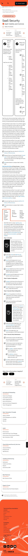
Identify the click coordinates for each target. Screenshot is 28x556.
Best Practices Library (7, 478)
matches (20, 361)
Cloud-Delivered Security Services (10, 496)
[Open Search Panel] (8, 3)
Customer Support (7, 529)
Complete (8, 274)
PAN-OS (4, 421)
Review (7, 294)
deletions (11, 354)
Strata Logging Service (7, 399)
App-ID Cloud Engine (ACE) (14, 232)
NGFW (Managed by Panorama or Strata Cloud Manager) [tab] (6, 215)
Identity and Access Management (10, 403)
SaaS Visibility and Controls (8, 12)
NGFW (20, 151)
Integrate (8, 281)
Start (7, 260)
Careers (5, 527)
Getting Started (13, 494)
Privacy (5, 538)
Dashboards (5, 462)
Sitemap (5, 519)
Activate (8, 268)
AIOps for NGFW (6, 415)
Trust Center (6, 540)
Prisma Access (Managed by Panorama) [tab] (14, 213)
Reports (4, 465)
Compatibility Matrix (8, 516)
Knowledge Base (7, 532)
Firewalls (4, 419)
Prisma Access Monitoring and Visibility (11, 435)
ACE (12, 254)
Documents (6, 543)
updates (11, 348)
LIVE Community (7, 530)
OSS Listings (6, 518)
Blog (4, 514)
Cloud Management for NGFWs (9, 417)
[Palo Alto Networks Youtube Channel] (15, 547)
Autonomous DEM (6, 467)
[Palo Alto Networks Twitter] (11, 547)
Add (5, 162)
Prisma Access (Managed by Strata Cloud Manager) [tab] (22, 214)
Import (7, 330)
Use (7, 359)
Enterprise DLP (6, 449)
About (5, 525)
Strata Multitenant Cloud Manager (10, 433)
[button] (27, 445)
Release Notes (7, 511)
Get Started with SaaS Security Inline (10, 10)
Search (5, 513)
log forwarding (16, 309)
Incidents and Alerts (7, 463)
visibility (6, 235)
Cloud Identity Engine (7, 397)
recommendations (13, 234)
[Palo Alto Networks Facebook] (5, 547)
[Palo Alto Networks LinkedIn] (8, 547)
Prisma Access (12, 153)
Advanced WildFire (7, 447)
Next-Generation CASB (8, 437)
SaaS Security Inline (6, 166)
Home (3, 9)
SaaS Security (8, 9)
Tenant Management (7, 405)
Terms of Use (6, 541)
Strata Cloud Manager (7, 395)
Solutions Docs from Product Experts (10, 488)
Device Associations (7, 401)
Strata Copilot (21, 3)
